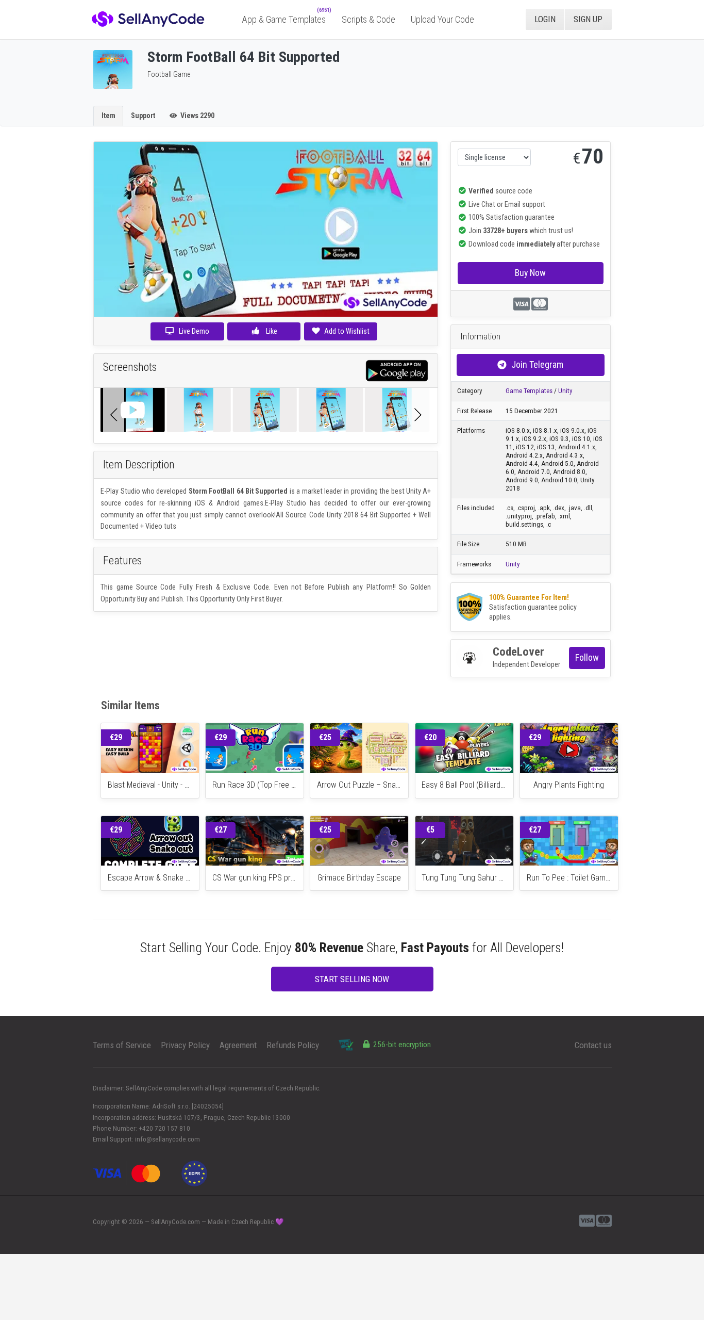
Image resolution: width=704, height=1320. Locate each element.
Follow (587, 657)
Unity (565, 391)
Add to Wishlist (347, 331)
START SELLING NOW (352, 979)
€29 (116, 737)
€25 (325, 737)
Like (270, 331)
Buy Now (530, 272)
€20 (430, 737)
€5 (430, 830)
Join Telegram (537, 364)
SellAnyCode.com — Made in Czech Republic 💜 (217, 1222)
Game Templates (529, 391)
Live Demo (194, 331)
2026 (136, 1222)
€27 (220, 830)
